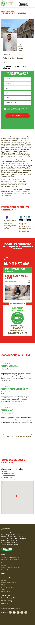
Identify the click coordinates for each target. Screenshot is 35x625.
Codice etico (5, 595)
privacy (18, 109)
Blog (3, 573)
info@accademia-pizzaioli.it (9, 540)
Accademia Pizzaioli (8, 578)
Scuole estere (5, 570)
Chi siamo (4, 580)
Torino (3, 415)
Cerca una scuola (6, 565)
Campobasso (5, 371)
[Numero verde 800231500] (24, 4)
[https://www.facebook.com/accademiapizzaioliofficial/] (10, 612)
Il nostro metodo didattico (9, 582)
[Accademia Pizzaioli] (7, 4)
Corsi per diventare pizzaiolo (10, 557)
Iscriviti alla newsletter (10, 609)
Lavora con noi (5, 591)
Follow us (4, 612)
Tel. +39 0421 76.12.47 (7, 538)
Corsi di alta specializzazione (10, 559)
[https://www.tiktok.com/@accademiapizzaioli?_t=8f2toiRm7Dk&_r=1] (25, 612)
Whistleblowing (6, 601)
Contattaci (4, 603)
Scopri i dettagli (17, 304)
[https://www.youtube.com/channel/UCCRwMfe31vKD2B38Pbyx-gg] (14, 612)
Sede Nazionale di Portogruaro (10, 567)
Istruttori (3, 585)
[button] (16, 496)
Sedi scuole (5, 563)
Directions (8, 477)
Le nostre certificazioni (8, 587)
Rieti (2, 394)
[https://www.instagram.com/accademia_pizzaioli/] (21, 612)
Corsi (3, 554)
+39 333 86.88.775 (20, 538)
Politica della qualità (8, 598)
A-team (3, 589)
